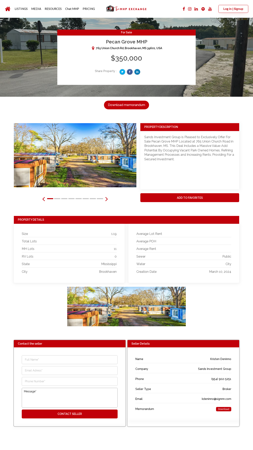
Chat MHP (72, 8)
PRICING (89, 8)
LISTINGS (21, 8)
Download (223, 409)
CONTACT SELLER (70, 413)
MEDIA (36, 8)
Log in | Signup (233, 8)
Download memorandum (126, 105)
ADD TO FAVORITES (190, 197)
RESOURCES (53, 8)
